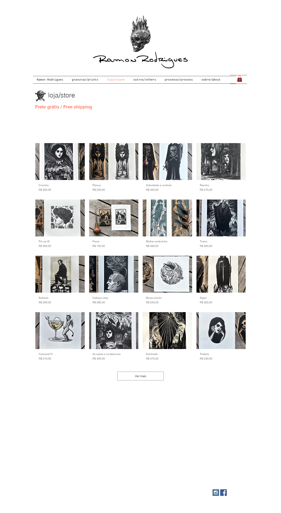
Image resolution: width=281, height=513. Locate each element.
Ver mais (140, 376)
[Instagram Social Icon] (216, 492)
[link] (239, 79)
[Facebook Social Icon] (223, 492)
